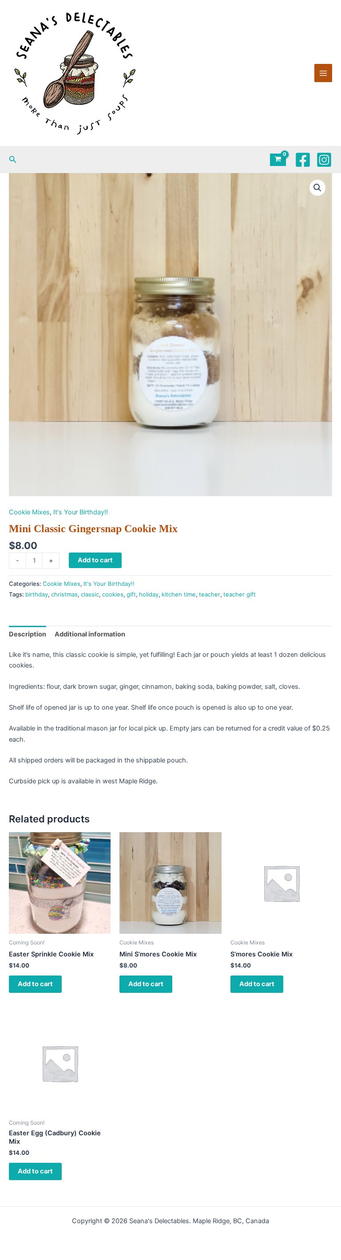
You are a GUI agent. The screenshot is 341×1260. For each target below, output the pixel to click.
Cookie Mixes (29, 512)
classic (90, 594)
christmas (64, 594)
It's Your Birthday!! (80, 512)
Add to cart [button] (35, 984)
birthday (36, 594)
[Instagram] (324, 160)
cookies (112, 594)
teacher (209, 594)
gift (131, 594)
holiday (149, 594)
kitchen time (179, 594)
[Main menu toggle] (323, 73)
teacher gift (239, 594)
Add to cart (95, 560)
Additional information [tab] (90, 634)
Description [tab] (27, 634)
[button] (13, 159)
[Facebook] (303, 160)
